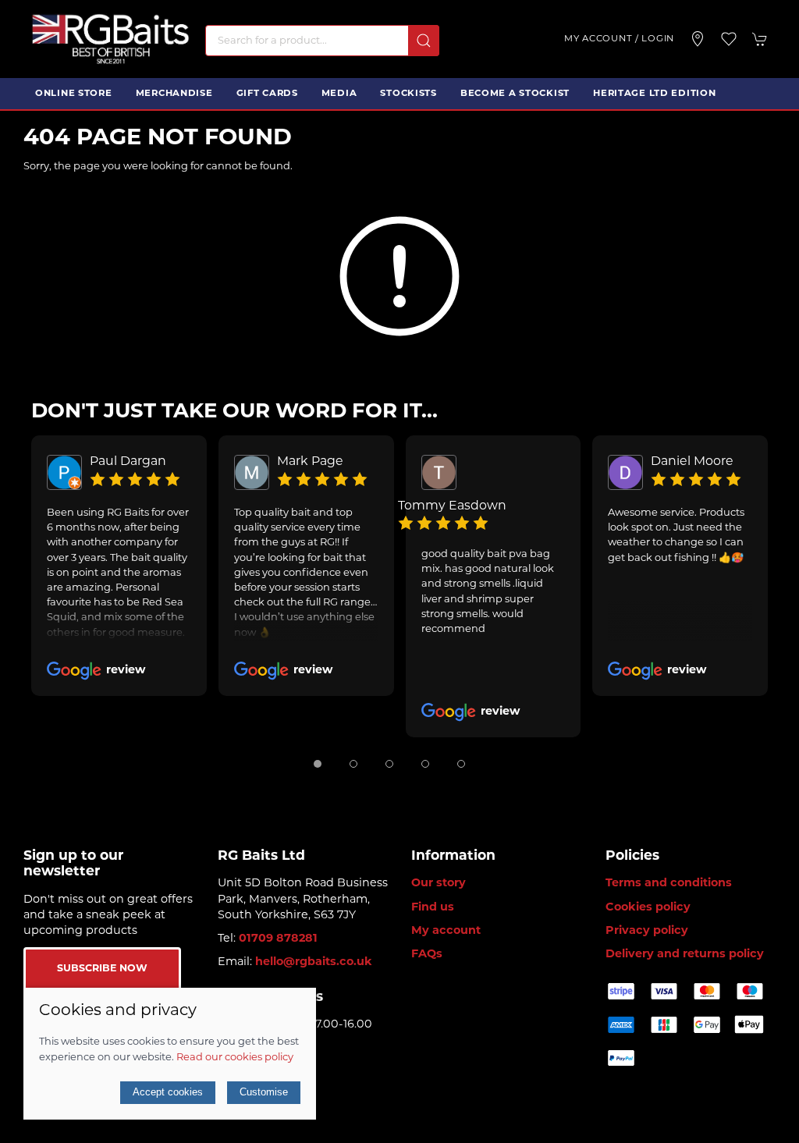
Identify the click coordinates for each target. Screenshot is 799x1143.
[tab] (317, 764)
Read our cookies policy (234, 1057)
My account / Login (619, 39)
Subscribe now (102, 969)
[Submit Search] (423, 40)
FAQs (426, 954)
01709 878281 (278, 939)
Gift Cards (267, 93)
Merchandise (174, 93)
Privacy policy (646, 931)
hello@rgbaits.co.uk (313, 962)
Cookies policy (648, 908)
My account (446, 931)
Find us (432, 908)
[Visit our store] (697, 39)
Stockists (408, 93)
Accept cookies (168, 1092)
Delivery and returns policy (684, 954)
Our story (438, 883)
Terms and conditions (668, 883)
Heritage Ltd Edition (654, 93)
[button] (729, 39)
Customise (264, 1092)
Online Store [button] (73, 93)
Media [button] (339, 93)
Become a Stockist (515, 93)
